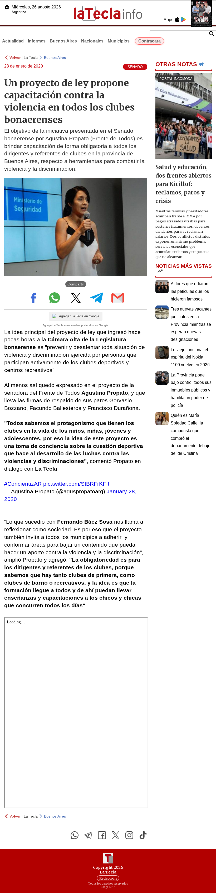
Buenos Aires (63, 41)
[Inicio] (6, 6)
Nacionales (92, 41)
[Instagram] (129, 835)
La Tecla (31, 57)
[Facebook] (102, 835)
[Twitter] (116, 835)
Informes (37, 41)
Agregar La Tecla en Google (79, 316)
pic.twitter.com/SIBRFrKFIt (76, 484)
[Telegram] (88, 835)
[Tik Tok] (143, 835)
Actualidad (13, 41)
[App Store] (177, 19)
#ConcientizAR (23, 484)
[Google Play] (183, 19)
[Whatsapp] (74, 835)
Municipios (119, 41)
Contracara (149, 41)
